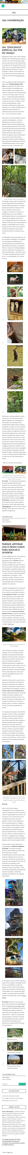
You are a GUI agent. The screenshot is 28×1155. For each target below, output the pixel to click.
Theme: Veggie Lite (7, 1152)
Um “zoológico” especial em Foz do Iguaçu (12, 50)
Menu (14, 12)
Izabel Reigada (5, 520)
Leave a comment (6, 521)
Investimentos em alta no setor (9, 1100)
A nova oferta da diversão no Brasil (10, 1096)
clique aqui (11, 624)
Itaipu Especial (6, 506)
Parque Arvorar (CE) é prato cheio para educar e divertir (13, 548)
